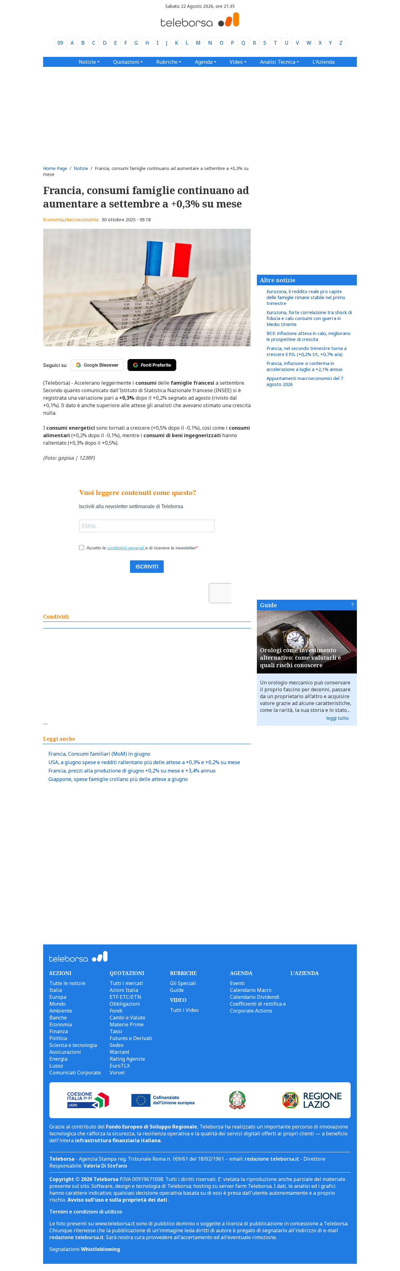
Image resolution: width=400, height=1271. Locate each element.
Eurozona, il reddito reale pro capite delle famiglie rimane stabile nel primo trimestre (306, 297)
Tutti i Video (184, 1010)
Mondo (57, 1003)
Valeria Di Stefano (105, 1165)
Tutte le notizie (67, 983)
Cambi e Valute (127, 1017)
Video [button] (236, 61)
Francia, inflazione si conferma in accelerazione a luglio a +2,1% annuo (304, 366)
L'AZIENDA (304, 973)
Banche (58, 1017)
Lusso (56, 1065)
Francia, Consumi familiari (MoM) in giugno (99, 753)
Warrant (119, 1051)
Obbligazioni (125, 1003)
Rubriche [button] (167, 61)
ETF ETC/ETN (125, 996)
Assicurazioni (65, 1051)
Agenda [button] (203, 61)
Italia (55, 990)
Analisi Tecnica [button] (277, 61)
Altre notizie (277, 280)
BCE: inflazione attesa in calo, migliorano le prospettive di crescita (309, 336)
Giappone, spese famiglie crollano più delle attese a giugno (118, 779)
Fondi (116, 1010)
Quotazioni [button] (126, 61)
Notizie (81, 168)
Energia (58, 1058)
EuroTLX (120, 1065)
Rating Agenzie (127, 1058)
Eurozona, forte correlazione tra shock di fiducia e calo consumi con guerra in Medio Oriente (309, 318)
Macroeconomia (81, 220)
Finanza (58, 1031)
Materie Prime (127, 1024)
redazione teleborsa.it (272, 1158)
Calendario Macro (251, 990)
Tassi (116, 1031)
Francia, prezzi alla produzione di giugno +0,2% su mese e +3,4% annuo (132, 770)
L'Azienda (323, 61)
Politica (58, 1038)
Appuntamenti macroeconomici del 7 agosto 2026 (305, 381)
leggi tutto (338, 718)
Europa (57, 996)
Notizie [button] (87, 61)
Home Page (55, 168)
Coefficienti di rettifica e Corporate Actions (258, 1007)
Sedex (116, 1045)
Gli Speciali (183, 983)
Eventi (237, 983)
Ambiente (60, 1010)
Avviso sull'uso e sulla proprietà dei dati (118, 1199)
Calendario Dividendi (254, 996)
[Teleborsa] (200, 24)
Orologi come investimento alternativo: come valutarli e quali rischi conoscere (300, 657)
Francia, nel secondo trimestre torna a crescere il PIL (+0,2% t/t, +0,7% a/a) (307, 351)
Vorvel (117, 1072)
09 (60, 42)
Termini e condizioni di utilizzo (85, 1211)
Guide (268, 605)
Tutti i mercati (126, 983)
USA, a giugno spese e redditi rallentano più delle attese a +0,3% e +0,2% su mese (144, 762)
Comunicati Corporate (75, 1072)
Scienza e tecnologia (73, 1045)
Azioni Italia (124, 990)
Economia (53, 220)
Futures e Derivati (131, 1038)
